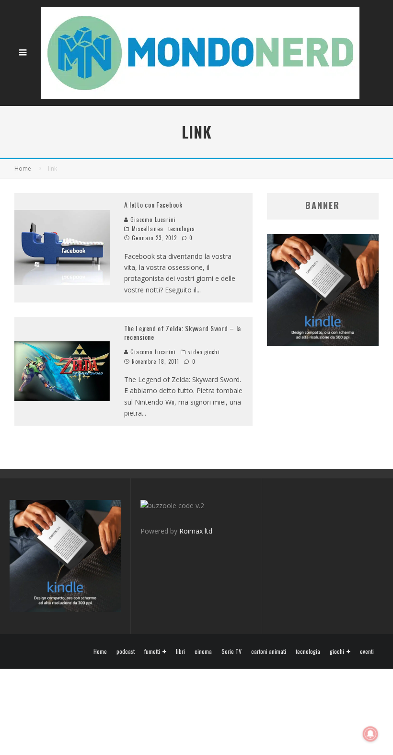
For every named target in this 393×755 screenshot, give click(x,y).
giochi (337, 652)
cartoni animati (268, 651)
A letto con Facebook (153, 204)
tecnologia (181, 228)
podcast (125, 651)
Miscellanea (147, 228)
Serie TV (231, 651)
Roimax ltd (195, 530)
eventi (367, 651)
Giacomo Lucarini (152, 219)
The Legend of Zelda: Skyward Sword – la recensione (182, 332)
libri (180, 651)
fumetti (152, 652)
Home (100, 651)
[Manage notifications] (370, 734)
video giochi (204, 351)
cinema (203, 651)
